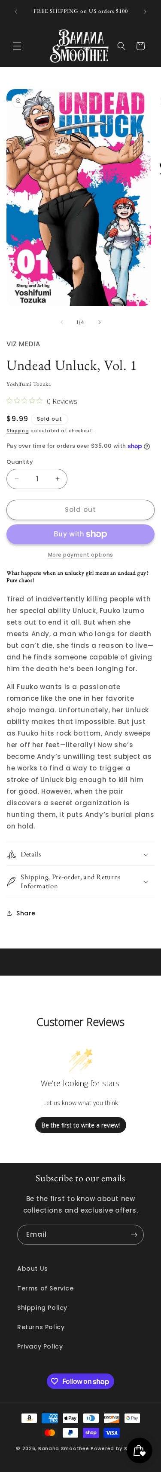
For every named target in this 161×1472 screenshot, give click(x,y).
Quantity (19, 462)
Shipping (17, 431)
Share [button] (26, 913)
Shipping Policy (42, 1307)
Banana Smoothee (63, 1448)
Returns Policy (40, 1327)
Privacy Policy (40, 1346)
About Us (32, 1268)
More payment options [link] (80, 554)
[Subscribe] (134, 1235)
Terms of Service (45, 1288)
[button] (17, 46)
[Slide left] (61, 322)
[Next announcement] (145, 11)
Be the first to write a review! (81, 1125)
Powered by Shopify (118, 1448)
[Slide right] (99, 322)
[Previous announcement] (15, 11)
